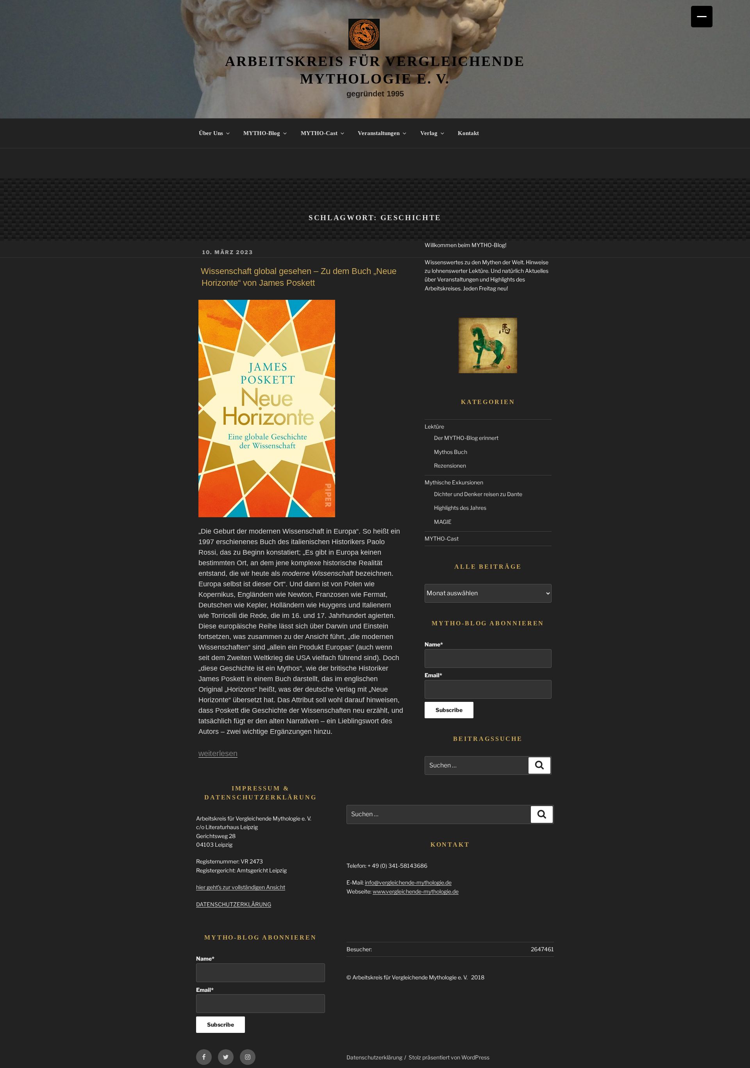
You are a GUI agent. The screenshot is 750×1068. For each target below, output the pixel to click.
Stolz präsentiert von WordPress (449, 1057)
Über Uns (211, 133)
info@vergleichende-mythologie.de (408, 882)
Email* (433, 675)
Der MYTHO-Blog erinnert (466, 437)
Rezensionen (450, 465)
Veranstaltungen (379, 133)
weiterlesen (218, 753)
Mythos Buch (450, 452)
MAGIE (443, 521)
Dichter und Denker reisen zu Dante (478, 494)
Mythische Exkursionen (454, 482)
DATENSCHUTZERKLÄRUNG (233, 904)
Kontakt (468, 133)
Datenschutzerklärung (374, 1057)
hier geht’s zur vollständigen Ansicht (240, 887)
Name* (434, 644)
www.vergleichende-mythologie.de (416, 891)
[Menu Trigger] (701, 16)
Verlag (429, 133)
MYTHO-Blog (261, 133)
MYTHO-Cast (319, 133)
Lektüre (434, 426)
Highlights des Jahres (460, 507)
